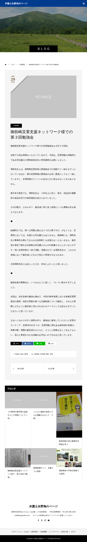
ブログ (73, 532)
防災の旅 (65, 532)
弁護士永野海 (24, 354)
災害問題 (42, 354)
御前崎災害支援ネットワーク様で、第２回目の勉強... (18, 474)
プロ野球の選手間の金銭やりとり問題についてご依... (18, 415)
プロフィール (16, 532)
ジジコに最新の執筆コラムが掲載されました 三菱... (43, 415)
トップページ (54, 532)
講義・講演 (49, 354)
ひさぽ (26, 532)
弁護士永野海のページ (16, 3)
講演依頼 (34, 532)
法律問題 (16, 125)
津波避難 (43, 532)
